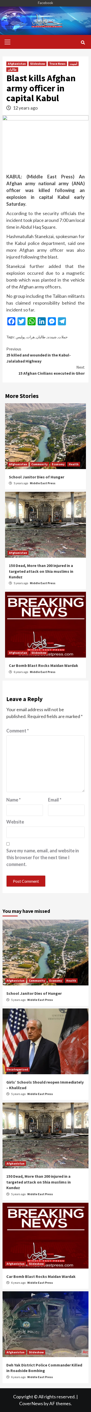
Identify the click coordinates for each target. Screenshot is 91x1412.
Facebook (45, 3)
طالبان (12, 69)
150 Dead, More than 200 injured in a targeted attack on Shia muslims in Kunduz (41, 571)
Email (54, 800)
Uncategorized (17, 1069)
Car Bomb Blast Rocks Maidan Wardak (43, 665)
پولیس (20, 337)
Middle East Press (42, 483)
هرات (31, 337)
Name (13, 800)
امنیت (73, 64)
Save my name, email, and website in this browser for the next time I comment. (42, 857)
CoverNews (31, 1403)
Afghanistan (17, 64)
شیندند (52, 337)
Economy (58, 464)
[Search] (83, 42)
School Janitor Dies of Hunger (36, 476)
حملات (63, 337)
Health (74, 464)
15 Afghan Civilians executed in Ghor (51, 370)
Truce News (57, 64)
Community (39, 464)
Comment (17, 730)
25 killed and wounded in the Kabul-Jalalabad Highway (38, 355)
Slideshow (37, 64)
